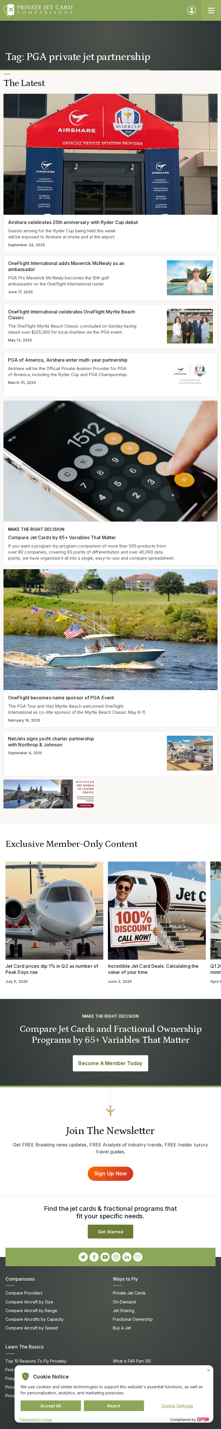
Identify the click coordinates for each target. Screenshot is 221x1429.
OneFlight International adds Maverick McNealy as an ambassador (66, 266)
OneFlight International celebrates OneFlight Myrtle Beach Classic (71, 315)
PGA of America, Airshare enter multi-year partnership (67, 360)
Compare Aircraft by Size (29, 1301)
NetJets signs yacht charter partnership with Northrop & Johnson (51, 742)
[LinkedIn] (127, 1257)
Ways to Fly (125, 1279)
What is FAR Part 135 (132, 1361)
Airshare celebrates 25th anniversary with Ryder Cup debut (73, 222)
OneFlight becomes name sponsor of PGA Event (61, 698)
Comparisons (20, 1279)
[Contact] (137, 1257)
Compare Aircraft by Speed (31, 1327)
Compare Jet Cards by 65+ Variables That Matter (62, 537)
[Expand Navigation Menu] (211, 10)
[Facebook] (94, 1257)
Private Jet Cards (129, 1292)
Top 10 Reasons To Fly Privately (35, 1361)
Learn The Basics (24, 1347)
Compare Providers (24, 1292)
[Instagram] (116, 1257)
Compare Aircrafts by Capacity (34, 1319)
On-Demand (124, 1301)
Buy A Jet (122, 1327)
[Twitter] (83, 1257)
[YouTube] (105, 1257)
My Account (191, 10)
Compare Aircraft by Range (31, 1310)
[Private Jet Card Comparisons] (92, 10)
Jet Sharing (123, 1310)
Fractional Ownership (133, 1319)
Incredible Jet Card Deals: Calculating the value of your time (153, 969)
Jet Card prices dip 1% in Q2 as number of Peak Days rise (51, 969)
